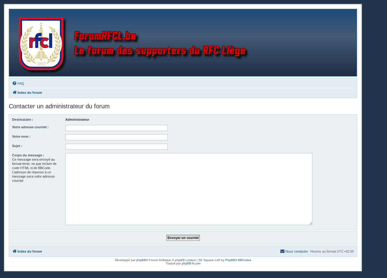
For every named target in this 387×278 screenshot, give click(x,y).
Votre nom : (21, 136)
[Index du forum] (135, 43)
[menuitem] (18, 83)
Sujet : (17, 146)
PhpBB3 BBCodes (238, 260)
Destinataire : (22, 119)
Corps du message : (28, 155)
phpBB (141, 260)
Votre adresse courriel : (30, 127)
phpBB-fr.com (191, 263)
